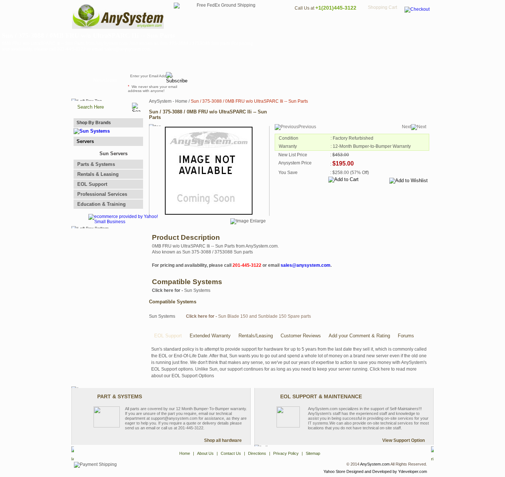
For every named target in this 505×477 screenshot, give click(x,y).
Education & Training (101, 204)
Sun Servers (113, 153)
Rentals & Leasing (98, 174)
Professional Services (102, 194)
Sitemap (418, 24)
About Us (273, 24)
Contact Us (307, 24)
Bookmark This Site (296, 79)
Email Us (208, 79)
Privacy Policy (382, 24)
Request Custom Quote (397, 79)
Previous (307, 126)
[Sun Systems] (92, 131)
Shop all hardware (223, 440)
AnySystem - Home (168, 101)
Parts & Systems (96, 164)
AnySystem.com (375, 464)
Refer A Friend (248, 79)
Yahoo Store (334, 471)
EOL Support (92, 184)
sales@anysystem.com (306, 265)
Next (406, 126)
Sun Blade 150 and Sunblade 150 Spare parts (248, 316)
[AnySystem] (118, 27)
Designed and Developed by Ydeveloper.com (386, 471)
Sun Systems (181, 290)
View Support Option (403, 440)
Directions (342, 24)
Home (242, 24)
